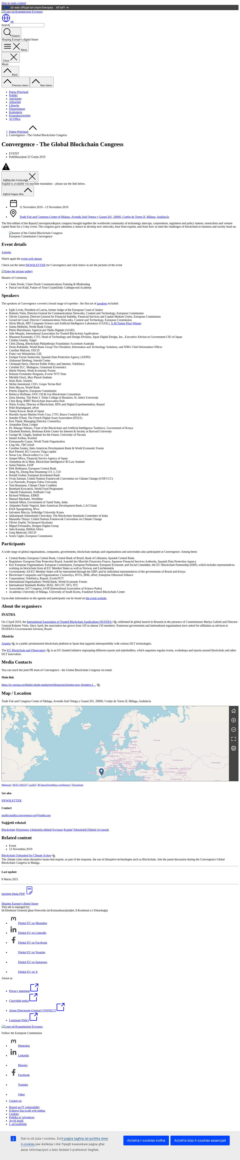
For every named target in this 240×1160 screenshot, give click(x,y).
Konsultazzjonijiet (19, 115)
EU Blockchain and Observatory (26, 650)
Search (6, 25)
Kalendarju (15, 112)
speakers (102, 303)
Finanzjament (17, 108)
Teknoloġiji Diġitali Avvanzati (91, 829)
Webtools (6, 785)
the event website (96, 598)
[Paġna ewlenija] (233, 710)
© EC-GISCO (20, 785)
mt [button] (12, 21)
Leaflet (32, 785)
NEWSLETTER (36, 265)
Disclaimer (77, 785)
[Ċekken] (233, 729)
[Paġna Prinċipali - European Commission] (22, 11)
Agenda (6, 252)
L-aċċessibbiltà (18, 1124)
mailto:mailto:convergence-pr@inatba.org (26, 815)
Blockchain (8, 829)
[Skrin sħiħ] (233, 739)
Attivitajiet (15, 98)
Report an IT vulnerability (24, 1107)
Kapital (68, 829)
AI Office (14, 119)
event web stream (31, 258)
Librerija (14, 105)
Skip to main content (14, 3)
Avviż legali (16, 1120)
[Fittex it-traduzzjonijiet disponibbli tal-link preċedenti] (115, 622)
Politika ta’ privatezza (21, 1117)
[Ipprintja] (233, 748)
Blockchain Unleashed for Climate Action (26, 855)
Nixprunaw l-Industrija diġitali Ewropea (39, 829)
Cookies (14, 1114)
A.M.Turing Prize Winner (126, 323)
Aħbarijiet (15, 102)
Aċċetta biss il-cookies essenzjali (200, 1140)
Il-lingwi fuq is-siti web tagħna (27, 1110)
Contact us (15, 1100)
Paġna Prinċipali (18, 92)
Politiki (13, 95)
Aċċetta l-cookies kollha (146, 1140)
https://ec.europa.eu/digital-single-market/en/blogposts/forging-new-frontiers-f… (49, 684)
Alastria (6, 643)
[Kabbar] (233, 720)
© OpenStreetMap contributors (54, 785)
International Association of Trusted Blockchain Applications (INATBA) (69, 621)
